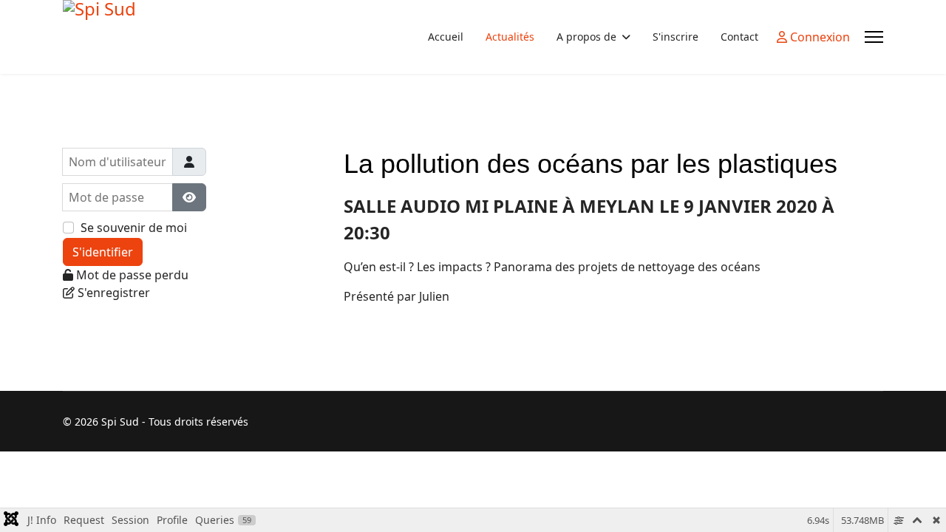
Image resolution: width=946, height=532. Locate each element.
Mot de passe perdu (132, 275)
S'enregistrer (114, 292)
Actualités (510, 37)
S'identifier (102, 252)
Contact (739, 37)
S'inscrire (675, 37)
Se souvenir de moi (134, 227)
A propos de (586, 37)
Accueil (445, 37)
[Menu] (874, 37)
